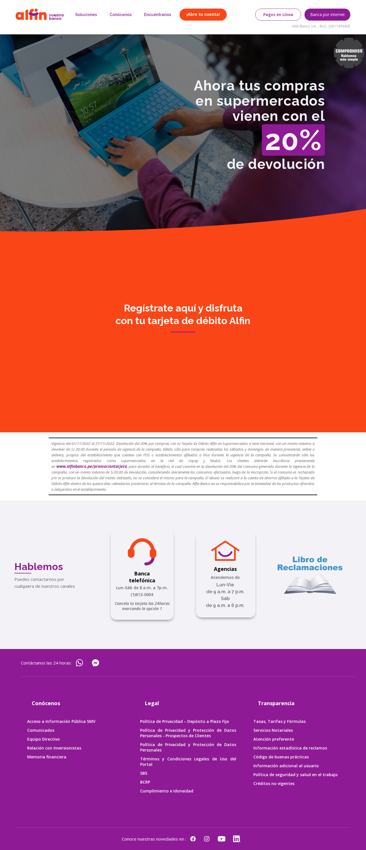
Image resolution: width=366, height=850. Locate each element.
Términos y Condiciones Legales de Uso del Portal (188, 761)
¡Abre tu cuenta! (203, 14)
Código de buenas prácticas (281, 757)
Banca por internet (327, 14)
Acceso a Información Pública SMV (61, 721)
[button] (86, 14)
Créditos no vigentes (274, 783)
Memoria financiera (46, 757)
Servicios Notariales (273, 730)
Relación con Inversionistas (54, 748)
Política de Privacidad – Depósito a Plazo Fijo (184, 721)
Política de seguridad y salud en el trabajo (295, 774)
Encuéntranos (157, 14)
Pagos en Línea (278, 14)
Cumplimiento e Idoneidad (166, 791)
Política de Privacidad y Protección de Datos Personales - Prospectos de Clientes (188, 732)
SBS (143, 773)
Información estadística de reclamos (290, 748)
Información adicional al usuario (286, 765)
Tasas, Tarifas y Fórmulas (279, 721)
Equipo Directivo (43, 739)
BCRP (145, 782)
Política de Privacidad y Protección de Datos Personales (188, 747)
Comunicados (40, 730)
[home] (39, 14)
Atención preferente (273, 739)
